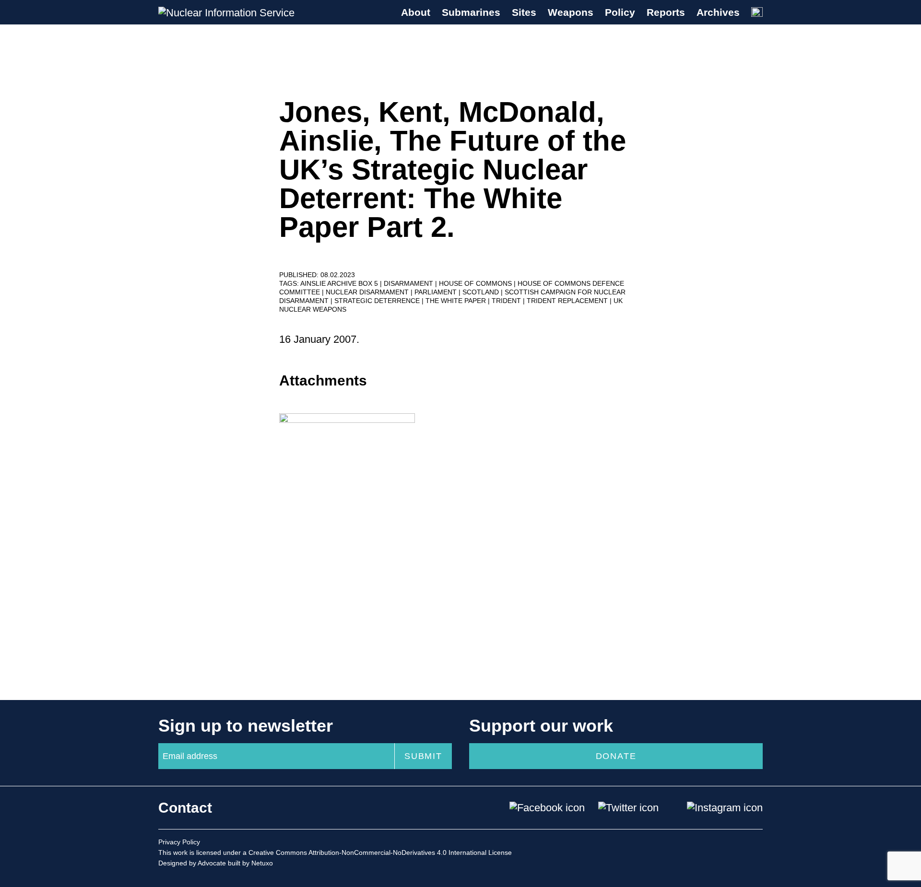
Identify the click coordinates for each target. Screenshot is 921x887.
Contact (185, 808)
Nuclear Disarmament (368, 292)
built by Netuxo (250, 863)
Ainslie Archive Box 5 (340, 283)
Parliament (436, 292)
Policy (620, 12)
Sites (524, 12)
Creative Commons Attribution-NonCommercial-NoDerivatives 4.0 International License (380, 852)
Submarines (471, 12)
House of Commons (476, 283)
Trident (507, 300)
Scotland (481, 292)
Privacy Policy (179, 842)
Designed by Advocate (192, 863)
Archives (718, 12)
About (415, 12)
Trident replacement (568, 300)
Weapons (570, 12)
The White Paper (456, 300)
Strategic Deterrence (378, 300)
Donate (616, 756)
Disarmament (409, 283)
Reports (666, 12)
